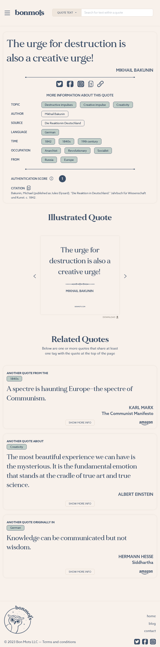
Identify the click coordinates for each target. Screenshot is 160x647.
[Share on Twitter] (59, 84)
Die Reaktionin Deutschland (63, 123)
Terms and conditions (59, 642)
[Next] (125, 275)
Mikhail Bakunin (134, 70)
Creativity (122, 105)
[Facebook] (144, 641)
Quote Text (65, 12)
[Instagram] (152, 641)
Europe (69, 160)
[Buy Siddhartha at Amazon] (146, 572)
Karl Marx (141, 407)
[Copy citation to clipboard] (29, 187)
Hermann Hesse (136, 556)
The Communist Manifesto (127, 413)
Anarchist (51, 150)
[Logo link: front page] (29, 11)
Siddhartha (142, 562)
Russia (49, 160)
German (50, 132)
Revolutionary (77, 150)
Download (109, 317)
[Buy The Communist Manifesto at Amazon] (146, 423)
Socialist (103, 150)
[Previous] (34, 275)
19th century (89, 141)
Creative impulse (95, 105)
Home (151, 616)
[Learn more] (51, 179)
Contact (150, 630)
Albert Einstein (135, 494)
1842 (48, 141)
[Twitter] (136, 641)
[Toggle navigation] (7, 13)
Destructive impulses (59, 105)
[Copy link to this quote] (100, 84)
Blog (152, 623)
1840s (66, 141)
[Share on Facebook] (70, 84)
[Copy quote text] (90, 84)
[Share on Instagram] (81, 84)
